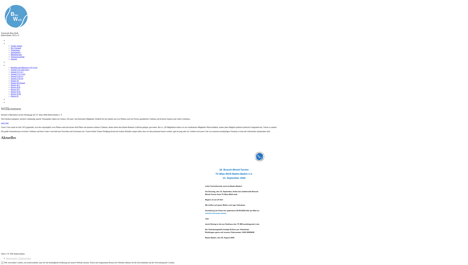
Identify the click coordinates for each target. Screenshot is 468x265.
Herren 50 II (15, 92)
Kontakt (10, 98)
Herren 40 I (15, 85)
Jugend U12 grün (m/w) (20, 70)
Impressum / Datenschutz (18, 258)
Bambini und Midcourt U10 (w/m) (24, 68)
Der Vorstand (16, 48)
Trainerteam (15, 50)
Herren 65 (15, 96)
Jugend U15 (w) (17, 72)
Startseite (11, 40)
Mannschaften (14, 65)
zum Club (5, 123)
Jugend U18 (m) (17, 79)
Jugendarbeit (15, 52)
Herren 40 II (15, 87)
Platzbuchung (14, 61)
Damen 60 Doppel (18, 83)
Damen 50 (15, 81)
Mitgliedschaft (16, 55)
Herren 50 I (15, 89)
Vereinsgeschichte (17, 57)
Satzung (14, 59)
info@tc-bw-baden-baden (215, 213)
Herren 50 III (16, 94)
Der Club (11, 43)
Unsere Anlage (16, 46)
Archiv (10, 102)
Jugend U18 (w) (17, 76)
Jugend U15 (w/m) (18, 74)
